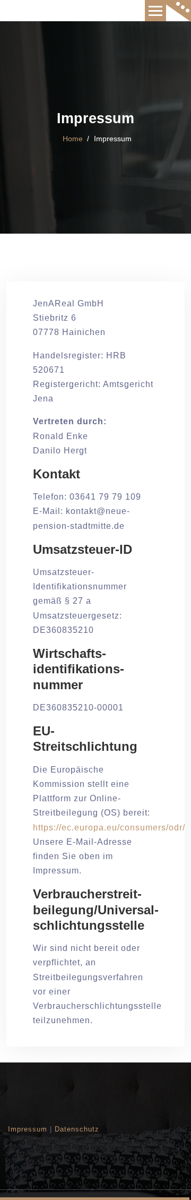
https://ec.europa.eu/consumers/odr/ (109, 827)
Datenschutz (77, 1129)
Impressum (27, 1129)
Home (73, 138)
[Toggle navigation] (155, 10)
